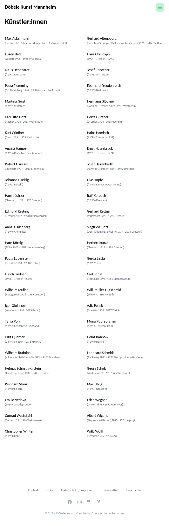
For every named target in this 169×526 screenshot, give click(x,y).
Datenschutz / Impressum (78, 490)
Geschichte (133, 490)
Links (49, 490)
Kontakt (33, 490)
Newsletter (110, 490)
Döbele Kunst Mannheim (30, 7)
